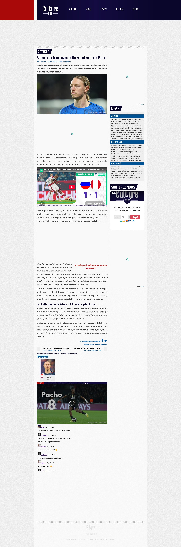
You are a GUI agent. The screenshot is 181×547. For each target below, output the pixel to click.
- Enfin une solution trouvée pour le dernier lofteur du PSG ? (130, 154)
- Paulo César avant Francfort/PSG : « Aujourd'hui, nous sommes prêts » (134, 145)
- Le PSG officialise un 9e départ (122, 150)
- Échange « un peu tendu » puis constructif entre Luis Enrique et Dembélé (133, 126)
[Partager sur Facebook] (102, 341)
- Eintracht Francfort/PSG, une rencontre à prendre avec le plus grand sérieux (136, 139)
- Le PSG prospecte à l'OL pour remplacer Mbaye (127, 160)
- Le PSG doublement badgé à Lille (123, 175)
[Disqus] (72, 447)
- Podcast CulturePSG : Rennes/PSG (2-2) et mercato (129, 171)
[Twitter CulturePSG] (87, 534)
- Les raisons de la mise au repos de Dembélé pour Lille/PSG (130, 137)
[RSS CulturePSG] (95, 534)
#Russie (97, 344)
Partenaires (112, 539)
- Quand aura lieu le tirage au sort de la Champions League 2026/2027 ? (133, 132)
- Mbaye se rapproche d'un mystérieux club (125, 156)
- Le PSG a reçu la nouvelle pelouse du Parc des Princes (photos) (131, 128)
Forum (135, 9)
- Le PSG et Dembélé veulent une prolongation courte (128, 119)
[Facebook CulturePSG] (84, 534)
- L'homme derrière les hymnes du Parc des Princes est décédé (130, 130)
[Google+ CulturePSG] (91, 534)
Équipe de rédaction (101, 539)
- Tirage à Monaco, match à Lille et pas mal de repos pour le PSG (131, 173)
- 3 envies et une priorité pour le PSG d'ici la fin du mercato (130, 152)
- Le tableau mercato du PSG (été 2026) (125, 158)
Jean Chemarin (66, 62)
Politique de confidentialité (85, 539)
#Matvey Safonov (89, 344)
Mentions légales (71, 539)
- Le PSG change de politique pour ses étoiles (125, 178)
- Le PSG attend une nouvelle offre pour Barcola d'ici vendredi (131, 134)
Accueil (73, 9)
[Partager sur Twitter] (105, 341)
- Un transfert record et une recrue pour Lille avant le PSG (129, 121)
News (88, 9)
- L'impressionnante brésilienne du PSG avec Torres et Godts (132, 147)
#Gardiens (104, 344)
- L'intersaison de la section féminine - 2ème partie (128, 167)
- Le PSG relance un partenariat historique (124, 124)
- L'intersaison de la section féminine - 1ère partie (128, 169)
